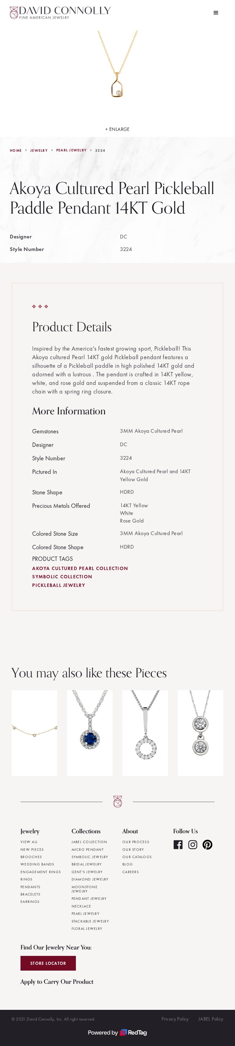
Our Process (135, 842)
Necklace (81, 906)
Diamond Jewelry (90, 879)
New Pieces (32, 849)
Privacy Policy (175, 1019)
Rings (26, 879)
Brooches (31, 857)
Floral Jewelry (87, 928)
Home (16, 150)
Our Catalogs (137, 857)
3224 (100, 150)
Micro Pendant (88, 849)
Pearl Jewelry (71, 150)
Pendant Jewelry (89, 898)
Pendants (30, 887)
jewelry (39, 150)
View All (29, 842)
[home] (60, 13)
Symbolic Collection (62, 577)
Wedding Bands (37, 864)
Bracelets (30, 894)
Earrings (30, 902)
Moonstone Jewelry (85, 889)
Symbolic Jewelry (90, 857)
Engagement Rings (41, 872)
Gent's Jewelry (87, 872)
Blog (127, 864)
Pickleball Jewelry (58, 585)
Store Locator (48, 963)
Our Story (133, 849)
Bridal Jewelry (87, 864)
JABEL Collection (89, 842)
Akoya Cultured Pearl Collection (80, 568)
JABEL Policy (211, 1019)
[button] (216, 13)
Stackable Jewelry (90, 921)
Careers (130, 872)
